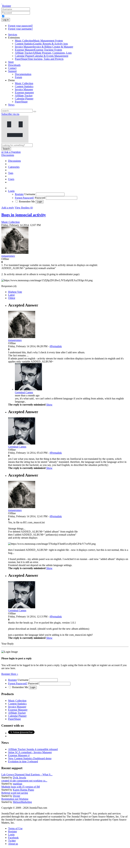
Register (6, 5)
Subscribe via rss (10, 114)
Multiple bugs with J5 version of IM (20, 786)
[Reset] (34, 111)
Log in (6, 19)
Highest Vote (15, 291)
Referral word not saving (14, 792)
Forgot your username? (20, 28)
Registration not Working (14, 798)
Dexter (16, 795)
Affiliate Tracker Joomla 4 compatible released (33, 749)
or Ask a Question (11, 152)
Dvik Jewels (19, 777)
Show (49, 404)
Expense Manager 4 (18, 755)
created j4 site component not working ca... (24, 780)
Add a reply (7, 207)
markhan (17, 783)
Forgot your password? (20, 25)
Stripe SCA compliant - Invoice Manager (30, 752)
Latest (11, 294)
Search (6, 148)
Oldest (11, 298)
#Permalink (56, 346)
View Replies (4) (24, 207)
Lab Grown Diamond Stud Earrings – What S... (26, 774)
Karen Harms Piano (23, 789)
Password (40, 197)
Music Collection (10, 222)
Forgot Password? (24, 197)
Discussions (7, 155)
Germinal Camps (24, 392)
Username (29, 194)
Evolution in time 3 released (23, 761)
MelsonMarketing (22, 802)
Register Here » (9, 674)
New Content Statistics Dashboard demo (29, 758)
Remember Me (27, 201)
